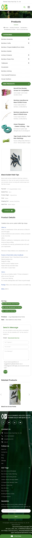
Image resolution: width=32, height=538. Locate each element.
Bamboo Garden (6, 51)
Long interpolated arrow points (16, 317)
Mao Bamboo (5, 488)
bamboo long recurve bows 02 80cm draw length (21, 101)
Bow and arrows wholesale (8, 471)
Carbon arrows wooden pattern (9, 479)
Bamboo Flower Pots (7, 59)
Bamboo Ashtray (6, 71)
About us (3, 449)
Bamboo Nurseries (7, 39)
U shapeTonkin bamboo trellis (9, 482)
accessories (24, 27)
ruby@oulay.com (8, 439)
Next (29, 394)
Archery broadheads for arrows (12, 307)
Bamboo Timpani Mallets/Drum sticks (12, 47)
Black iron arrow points (8, 407)
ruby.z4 (6, 442)
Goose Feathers (6, 79)
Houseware (4, 67)
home (6, 27)
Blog (2, 458)
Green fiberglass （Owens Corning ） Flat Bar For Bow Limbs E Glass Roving (22, 125)
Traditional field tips (9, 311)
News (2, 455)
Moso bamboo (5, 491)
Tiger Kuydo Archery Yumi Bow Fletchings (22, 137)
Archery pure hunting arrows (8, 477)
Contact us (7, 211)
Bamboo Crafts (6, 43)
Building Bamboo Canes (7, 494)
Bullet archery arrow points (11, 304)
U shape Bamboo (6, 496)
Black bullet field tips (13, 338)
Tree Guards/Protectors (8, 75)
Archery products (14, 27)
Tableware (4, 63)
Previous (1, 394)
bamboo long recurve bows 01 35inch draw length (21, 113)
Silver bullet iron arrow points (13, 320)
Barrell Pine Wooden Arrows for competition (21, 89)
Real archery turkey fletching (9, 474)
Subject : (11, 338)
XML (2, 463)
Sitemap (3, 461)
